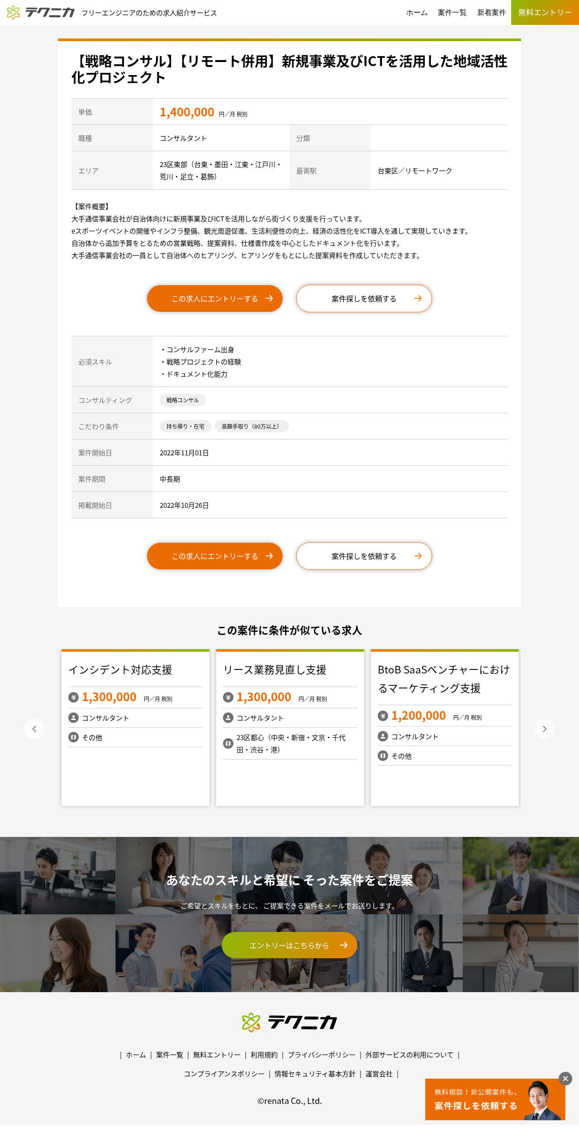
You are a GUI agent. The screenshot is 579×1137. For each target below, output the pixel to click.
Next (545, 729)
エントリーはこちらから (289, 945)
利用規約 (264, 1054)
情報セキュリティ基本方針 (315, 1073)
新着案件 (491, 12)
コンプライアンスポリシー (224, 1073)
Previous (34, 729)
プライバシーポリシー (322, 1054)
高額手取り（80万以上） (252, 426)
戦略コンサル (182, 400)
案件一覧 (452, 12)
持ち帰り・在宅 (185, 426)
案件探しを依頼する (364, 298)
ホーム (417, 12)
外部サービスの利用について (409, 1054)
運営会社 (379, 1073)
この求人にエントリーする (214, 298)
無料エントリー (217, 1054)
